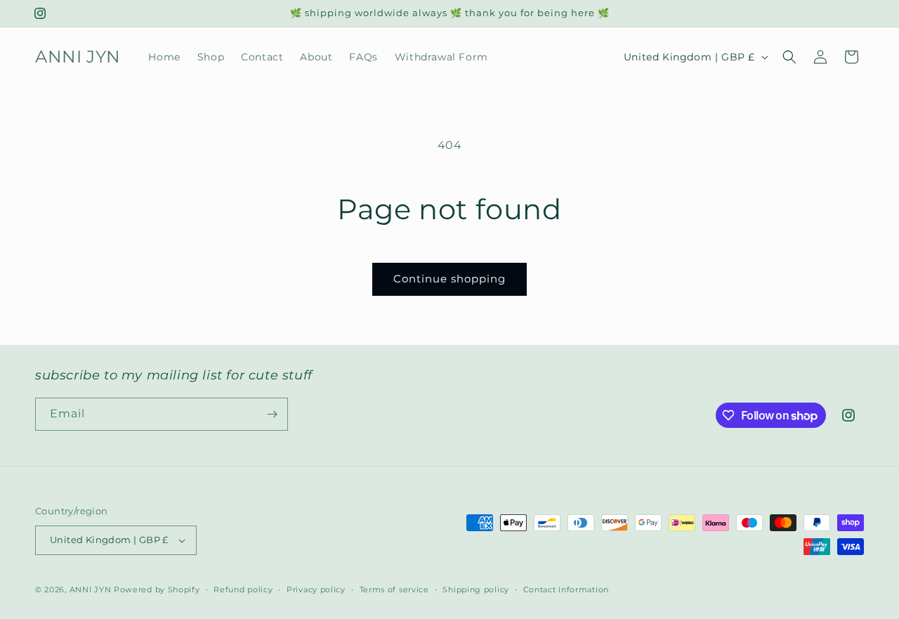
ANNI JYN (91, 589)
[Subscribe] (271, 414)
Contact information (566, 589)
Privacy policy (316, 589)
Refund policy (243, 589)
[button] (789, 56)
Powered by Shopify (157, 589)
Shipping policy (475, 589)
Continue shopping (449, 278)
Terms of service (394, 589)
